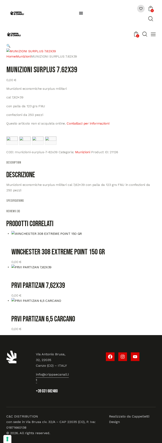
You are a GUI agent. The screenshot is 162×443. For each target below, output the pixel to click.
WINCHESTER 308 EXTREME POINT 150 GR (58, 252)
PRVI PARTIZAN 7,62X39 (38, 286)
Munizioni (23, 56)
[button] (153, 35)
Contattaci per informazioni (88, 123)
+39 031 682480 (47, 391)
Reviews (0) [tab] (13, 211)
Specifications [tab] (15, 201)
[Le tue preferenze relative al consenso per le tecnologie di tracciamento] (7, 439)
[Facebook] (110, 356)
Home (11, 56)
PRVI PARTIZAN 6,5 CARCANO (43, 319)
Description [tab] (13, 163)
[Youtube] (135, 356)
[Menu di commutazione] (81, 13)
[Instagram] (122, 356)
